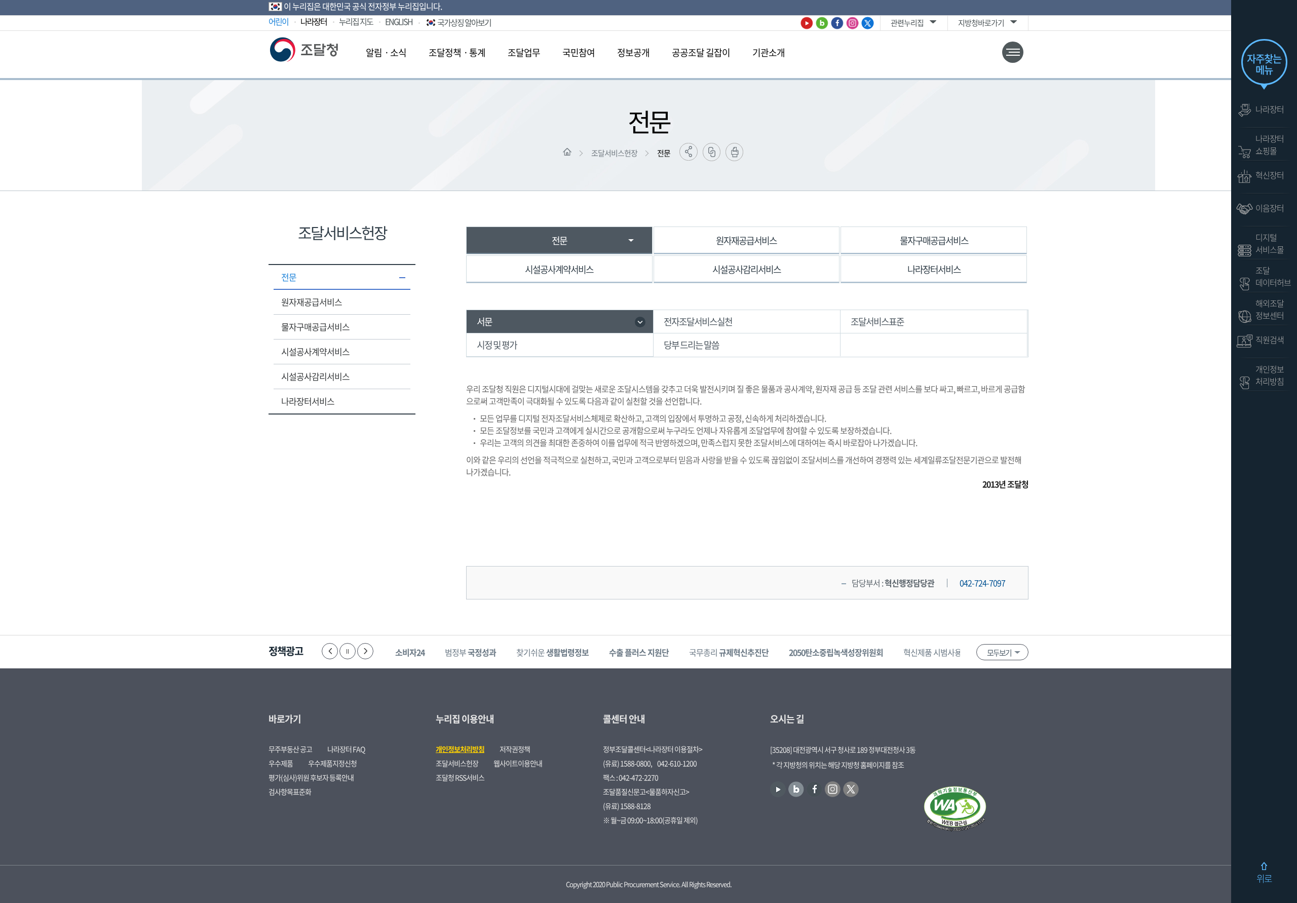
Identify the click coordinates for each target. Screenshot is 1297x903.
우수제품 (281, 763)
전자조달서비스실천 (698, 321)
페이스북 (837, 23)
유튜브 (806, 23)
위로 (1264, 878)
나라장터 (313, 21)
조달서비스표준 (877, 321)
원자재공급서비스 (311, 301)
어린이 (278, 21)
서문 (484, 321)
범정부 (470, 652)
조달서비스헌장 (614, 153)
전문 (663, 153)
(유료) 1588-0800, (627, 763)
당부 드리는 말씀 (691, 345)
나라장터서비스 (307, 401)
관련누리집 (907, 22)
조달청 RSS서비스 (460, 777)
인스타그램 (852, 23)
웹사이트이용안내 (517, 763)
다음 (365, 651)
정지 (347, 651)
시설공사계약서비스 (315, 351)
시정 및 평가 (497, 345)
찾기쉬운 (552, 652)
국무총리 (729, 652)
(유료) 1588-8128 (627, 806)
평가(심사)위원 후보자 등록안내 (311, 777)
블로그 (822, 23)
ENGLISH (398, 21)
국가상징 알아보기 (464, 22)
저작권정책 (515, 749)
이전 (330, 651)
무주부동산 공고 (290, 749)
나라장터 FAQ (346, 749)
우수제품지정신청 (332, 763)
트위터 (867, 23)
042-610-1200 (677, 763)
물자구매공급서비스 (315, 326)
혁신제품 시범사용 (947, 652)
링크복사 (711, 152)
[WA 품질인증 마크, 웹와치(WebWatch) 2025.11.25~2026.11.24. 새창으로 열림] (955, 809)
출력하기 (734, 152)
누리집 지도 (356, 21)
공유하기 (688, 152)
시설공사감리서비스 (315, 376)
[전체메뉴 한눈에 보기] (1012, 52)
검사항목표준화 (290, 791)
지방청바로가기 (981, 22)
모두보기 (999, 652)
